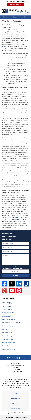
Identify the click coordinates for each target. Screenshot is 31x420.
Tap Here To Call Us (15, 4)
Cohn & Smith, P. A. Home (15, 11)
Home (5, 17)
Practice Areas (8, 298)
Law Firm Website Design (15, 417)
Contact (15, 17)
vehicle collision (14, 217)
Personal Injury (7, 303)
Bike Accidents (6, 316)
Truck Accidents (7, 309)
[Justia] (26, 283)
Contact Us (7, 234)
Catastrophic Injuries (8, 342)
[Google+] (4, 290)
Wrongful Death (7, 332)
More (25, 17)
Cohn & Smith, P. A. (19, 413)
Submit (15, 275)
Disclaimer (15, 398)
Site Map (15, 403)
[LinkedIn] (19, 283)
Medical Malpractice (8, 346)
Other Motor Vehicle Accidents (11, 323)
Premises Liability (7, 326)
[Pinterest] (19, 290)
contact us (17, 219)
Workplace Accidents (8, 339)
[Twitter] (12, 283)
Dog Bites (5, 329)
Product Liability (7, 336)
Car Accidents (6, 306)
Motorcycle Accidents (8, 313)
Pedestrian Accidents (8, 319)
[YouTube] (12, 290)
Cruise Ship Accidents (8, 349)
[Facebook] (4, 283)
